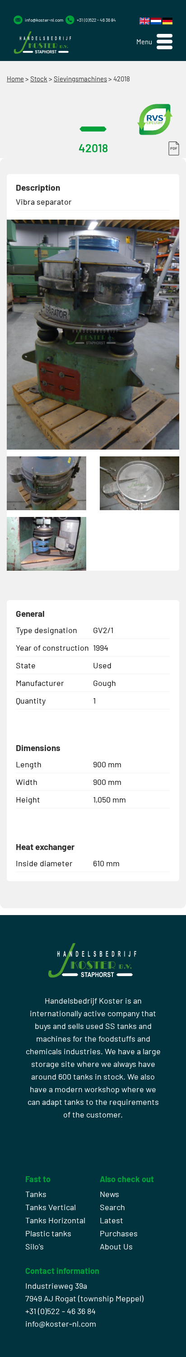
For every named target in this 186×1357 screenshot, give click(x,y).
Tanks (35, 1194)
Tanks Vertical (50, 1207)
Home (15, 79)
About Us (116, 1246)
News (109, 1194)
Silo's (34, 1246)
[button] (154, 42)
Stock (38, 79)
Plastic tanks (48, 1233)
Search (112, 1207)
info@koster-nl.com (44, 20)
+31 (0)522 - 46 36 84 (96, 20)
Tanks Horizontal (55, 1220)
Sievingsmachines (80, 79)
